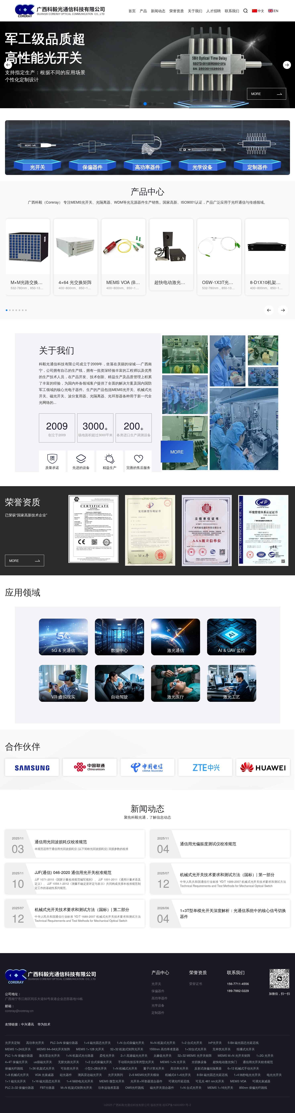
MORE (256, 93)
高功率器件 (160, 998)
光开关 (156, 983)
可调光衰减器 (261, 1081)
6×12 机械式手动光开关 (243, 1068)
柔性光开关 (107, 1055)
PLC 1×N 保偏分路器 (19, 1055)
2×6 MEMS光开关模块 (144, 1075)
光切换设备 (199, 1062)
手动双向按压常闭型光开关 (136, 1062)
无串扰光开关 (222, 1049)
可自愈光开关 (70, 1068)
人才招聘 (213, 10)
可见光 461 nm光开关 (209, 1081)
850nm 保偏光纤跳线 (253, 1087)
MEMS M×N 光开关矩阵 (234, 1055)
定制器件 (158, 1012)
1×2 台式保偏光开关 (98, 1062)
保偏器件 (158, 991)
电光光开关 (274, 1075)
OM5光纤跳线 (134, 1087)
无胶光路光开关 (68, 1062)
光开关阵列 (115, 1075)
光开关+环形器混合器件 (146, 1081)
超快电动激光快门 (225, 1062)
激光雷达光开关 (49, 1055)
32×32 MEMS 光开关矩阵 (195, 1055)
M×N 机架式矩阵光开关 (76, 1087)
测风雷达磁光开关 (90, 1075)
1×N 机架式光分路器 (80, 1055)
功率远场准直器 (108, 1087)
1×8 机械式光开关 (17, 1075)
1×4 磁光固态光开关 (97, 1042)
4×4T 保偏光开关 (16, 1062)
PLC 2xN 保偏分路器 (64, 1042)
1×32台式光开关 (195, 1049)
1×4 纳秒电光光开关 (247, 1075)
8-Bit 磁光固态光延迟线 (212, 1075)
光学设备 (158, 1005)
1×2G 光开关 (265, 1055)
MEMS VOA (238, 1081)
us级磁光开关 (43, 1062)
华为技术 (44, 1024)
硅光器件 (66, 1075)
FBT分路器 (47, 1087)
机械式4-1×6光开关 (178, 1075)
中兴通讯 (27, 1024)
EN (276, 10)
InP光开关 (215, 1042)
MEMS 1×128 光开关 (90, 1049)
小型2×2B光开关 (96, 1068)
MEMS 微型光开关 (111, 1081)
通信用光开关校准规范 (258, 1062)
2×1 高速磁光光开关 (134, 1055)
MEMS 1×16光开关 (220, 1087)
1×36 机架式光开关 (42, 1068)
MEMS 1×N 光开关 (173, 1062)
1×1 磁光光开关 (15, 1081)
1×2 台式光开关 (191, 1042)
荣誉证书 (195, 983)
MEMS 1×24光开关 (18, 1049)
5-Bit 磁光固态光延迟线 (243, 1042)
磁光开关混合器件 (162, 1087)
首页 (132, 10)
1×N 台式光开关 (190, 1087)
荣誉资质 (176, 10)
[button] (8, 65)
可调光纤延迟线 (178, 1081)
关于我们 (195, 10)
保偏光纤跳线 (14, 1068)
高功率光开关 (35, 1042)
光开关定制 (12, 1042)
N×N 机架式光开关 (162, 1042)
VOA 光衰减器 (44, 1075)
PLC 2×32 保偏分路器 (19, 1087)
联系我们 (232, 10)
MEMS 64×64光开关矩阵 (53, 1049)
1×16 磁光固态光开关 (46, 1081)
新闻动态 (158, 10)
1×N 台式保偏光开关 (130, 1042)
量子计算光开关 (153, 1068)
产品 (143, 10)
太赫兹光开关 (163, 1055)
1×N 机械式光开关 (125, 1068)
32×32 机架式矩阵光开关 (126, 1049)
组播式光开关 (246, 1049)
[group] (28, 257)
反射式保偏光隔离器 (208, 1068)
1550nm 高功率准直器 (164, 1049)
